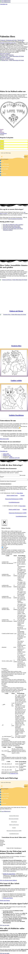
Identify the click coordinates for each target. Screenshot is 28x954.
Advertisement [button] (4, 738)
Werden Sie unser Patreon (9, 873)
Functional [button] (3, 668)
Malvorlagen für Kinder (13, 818)
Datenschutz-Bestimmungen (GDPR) (14, 499)
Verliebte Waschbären (16, 415)
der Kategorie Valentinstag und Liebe (11, 42)
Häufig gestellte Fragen (12, 495)
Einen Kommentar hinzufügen (15, 218)
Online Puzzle (14, 821)
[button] (14, 3)
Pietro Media (20, 493)
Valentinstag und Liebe (14, 457)
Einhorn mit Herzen (16, 311)
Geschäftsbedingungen (14, 502)
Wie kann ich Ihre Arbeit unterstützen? (12, 227)
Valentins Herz (20, 40)
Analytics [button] (3, 685)
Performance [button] (4, 676)
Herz (11, 456)
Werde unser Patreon (8, 898)
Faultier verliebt (16, 380)
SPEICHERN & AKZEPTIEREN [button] (9, 772)
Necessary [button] (3, 545)
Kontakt (22, 495)
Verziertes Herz (16, 346)
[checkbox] (7, 161)
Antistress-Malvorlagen (14, 815)
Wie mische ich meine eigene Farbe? (11, 226)
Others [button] (3, 754)
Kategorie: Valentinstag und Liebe (9, 40)
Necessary (5, 547)
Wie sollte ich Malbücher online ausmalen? (13, 224)
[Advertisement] (14, 20)
